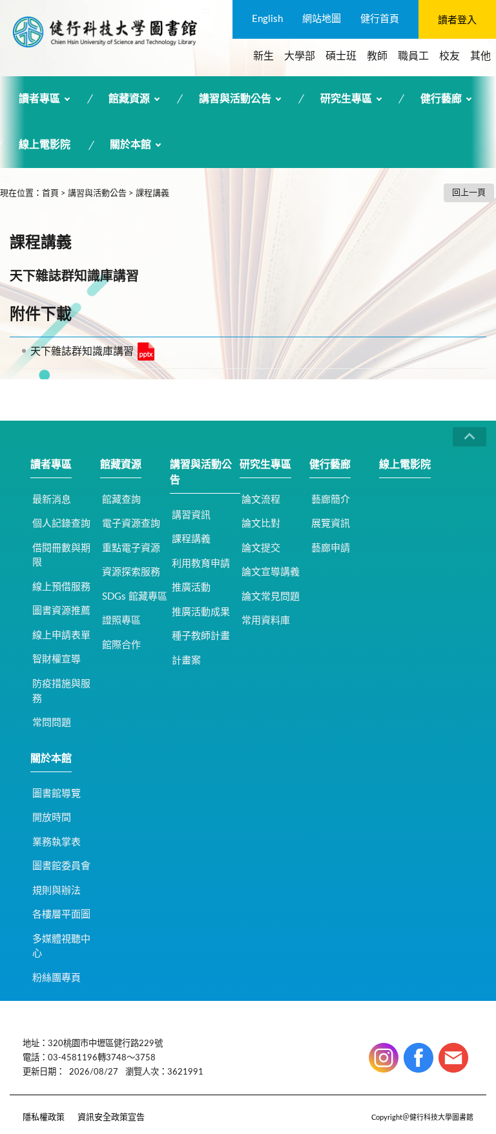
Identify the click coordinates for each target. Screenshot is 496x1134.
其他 (480, 56)
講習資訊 (191, 515)
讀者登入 (457, 20)
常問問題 (51, 723)
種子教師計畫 (201, 636)
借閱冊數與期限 (61, 555)
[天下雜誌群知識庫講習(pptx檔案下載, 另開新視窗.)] (146, 351)
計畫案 (186, 661)
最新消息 (51, 500)
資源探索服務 (131, 572)
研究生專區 (346, 99)
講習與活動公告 (235, 99)
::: (205, 10)
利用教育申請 (201, 564)
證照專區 (121, 620)
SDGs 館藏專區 (134, 597)
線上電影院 (44, 145)
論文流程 (261, 500)
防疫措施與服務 (61, 691)
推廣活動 (191, 588)
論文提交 (261, 548)
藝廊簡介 (330, 500)
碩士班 (341, 56)
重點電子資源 (131, 548)
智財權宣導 (56, 659)
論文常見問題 (271, 597)
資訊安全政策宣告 (111, 1117)
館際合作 (121, 645)
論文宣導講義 (271, 572)
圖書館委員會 (61, 866)
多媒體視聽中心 (61, 946)
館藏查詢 (121, 500)
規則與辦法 (56, 891)
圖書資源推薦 (61, 611)
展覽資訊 (330, 524)
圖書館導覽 (56, 794)
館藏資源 (129, 99)
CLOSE (469, 436)
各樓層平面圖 (61, 914)
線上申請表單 (61, 635)
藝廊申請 (330, 548)
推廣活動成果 (201, 612)
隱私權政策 (44, 1117)
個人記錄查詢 (61, 524)
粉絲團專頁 (56, 978)
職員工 (413, 56)
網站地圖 (321, 19)
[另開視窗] (383, 1058)
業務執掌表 (56, 842)
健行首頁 (379, 19)
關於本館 (130, 145)
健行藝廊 (441, 99)
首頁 (50, 193)
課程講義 (152, 193)
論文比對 (261, 524)
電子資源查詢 (131, 524)
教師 (377, 56)
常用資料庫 (266, 620)
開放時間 (51, 818)
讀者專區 (39, 99)
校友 (449, 56)
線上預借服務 (61, 587)
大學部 (299, 56)
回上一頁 (469, 193)
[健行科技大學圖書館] (105, 32)
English (267, 19)
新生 (263, 56)
